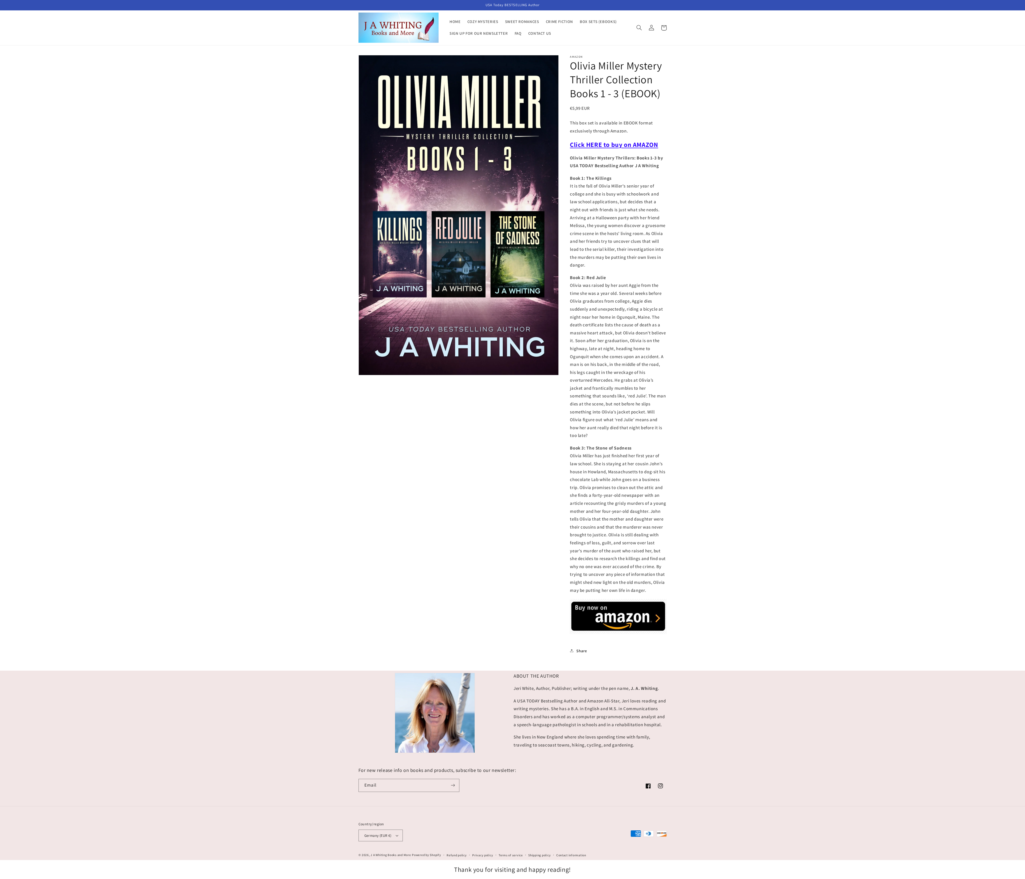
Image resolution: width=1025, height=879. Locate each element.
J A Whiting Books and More (390, 855)
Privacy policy (482, 855)
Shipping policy (539, 855)
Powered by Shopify (426, 855)
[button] (639, 28)
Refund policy (457, 855)
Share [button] (581, 650)
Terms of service (511, 855)
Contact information (571, 855)
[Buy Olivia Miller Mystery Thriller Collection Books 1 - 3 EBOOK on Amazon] (618, 633)
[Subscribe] (453, 785)
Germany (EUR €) (378, 835)
